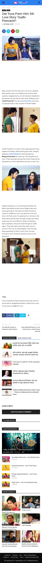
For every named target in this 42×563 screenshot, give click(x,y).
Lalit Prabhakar (14, 154)
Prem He (27, 101)
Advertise (15, 555)
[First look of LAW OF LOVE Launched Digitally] (7, 364)
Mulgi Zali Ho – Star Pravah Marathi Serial (24, 482)
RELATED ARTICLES (9, 338)
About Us (6, 557)
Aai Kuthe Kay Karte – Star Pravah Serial (24, 465)
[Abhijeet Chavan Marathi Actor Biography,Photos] (11, 519)
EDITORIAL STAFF (8, 24)
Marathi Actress (26, 541)
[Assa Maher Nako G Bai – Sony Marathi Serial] (6, 459)
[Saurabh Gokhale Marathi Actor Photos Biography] (11, 536)
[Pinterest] (13, 31)
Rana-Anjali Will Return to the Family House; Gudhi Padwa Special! (30, 329)
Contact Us (7, 555)
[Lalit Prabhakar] (31, 518)
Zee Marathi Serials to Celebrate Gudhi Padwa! (9, 328)
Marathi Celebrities (9, 492)
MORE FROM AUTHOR (24, 338)
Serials (9, 7)
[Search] (39, 2)
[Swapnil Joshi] (31, 502)
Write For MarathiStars (30, 555)
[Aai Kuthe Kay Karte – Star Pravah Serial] (6, 468)
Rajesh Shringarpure (8, 512)
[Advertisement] (21, 76)
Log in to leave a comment (21, 412)
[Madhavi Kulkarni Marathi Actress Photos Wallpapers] (31, 536)
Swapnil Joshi (26, 510)
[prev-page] (3, 399)
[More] (28, 315)
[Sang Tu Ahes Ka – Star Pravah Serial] (21, 443)
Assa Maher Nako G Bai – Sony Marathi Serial (25, 457)
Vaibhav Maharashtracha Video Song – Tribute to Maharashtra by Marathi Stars (26, 392)
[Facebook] (4, 31)
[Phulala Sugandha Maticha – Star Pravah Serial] (6, 476)
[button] (3, 2)
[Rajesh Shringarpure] (11, 503)
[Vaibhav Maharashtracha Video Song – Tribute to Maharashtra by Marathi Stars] (7, 392)
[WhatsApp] (17, 31)
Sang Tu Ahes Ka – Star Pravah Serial (17, 450)
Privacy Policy (14, 557)
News (14, 7)
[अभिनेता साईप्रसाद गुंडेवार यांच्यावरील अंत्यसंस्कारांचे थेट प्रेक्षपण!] (7, 373)
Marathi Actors (6, 510)
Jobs (20, 555)
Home (3, 7)
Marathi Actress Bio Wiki (31, 557)
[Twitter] (8, 31)
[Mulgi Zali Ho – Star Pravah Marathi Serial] (6, 484)
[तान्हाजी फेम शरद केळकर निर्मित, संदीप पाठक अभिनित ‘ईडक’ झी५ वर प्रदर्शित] (7, 345)
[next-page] (6, 399)
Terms (21, 557)
